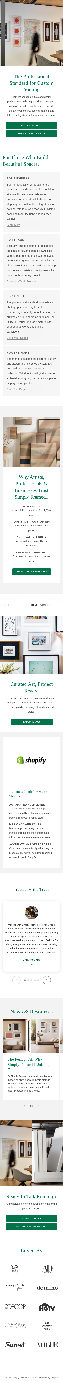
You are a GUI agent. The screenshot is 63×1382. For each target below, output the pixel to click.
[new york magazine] (15, 1326)
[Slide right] (39, 1106)
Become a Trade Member (31, 1226)
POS (30, 1378)
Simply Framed (20, 1378)
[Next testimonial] (47, 980)
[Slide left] (24, 1106)
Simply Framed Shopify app (29, 808)
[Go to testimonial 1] (25, 980)
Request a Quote (32, 125)
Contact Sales (31, 1218)
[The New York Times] (47, 1326)
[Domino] (47, 1288)
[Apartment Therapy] (15, 1269)
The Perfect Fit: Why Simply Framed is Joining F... (28, 1064)
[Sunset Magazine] (15, 1345)
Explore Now (31, 722)
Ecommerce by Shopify (47, 1378)
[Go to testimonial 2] (28, 980)
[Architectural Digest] (47, 1269)
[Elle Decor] (15, 1307)
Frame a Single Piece (31, 133)
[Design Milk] (15, 1288)
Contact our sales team (32, 571)
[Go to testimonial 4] (35, 980)
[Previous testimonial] (16, 980)
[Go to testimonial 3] (31, 980)
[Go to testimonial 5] (38, 980)
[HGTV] (47, 1307)
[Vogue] (47, 1345)
